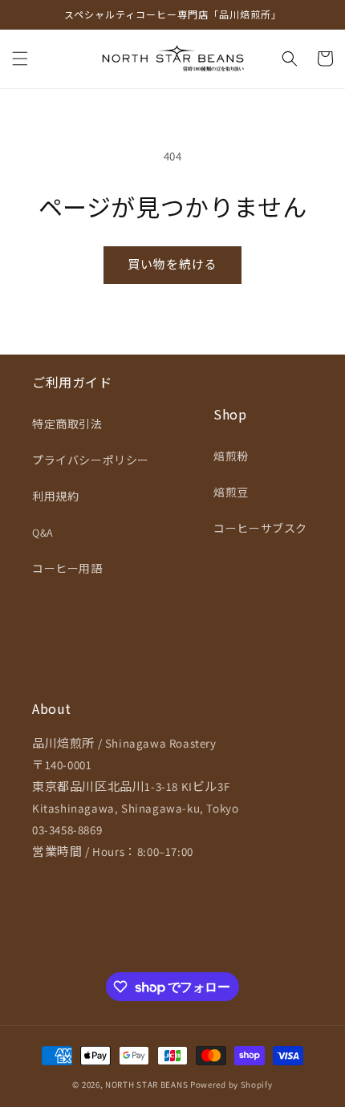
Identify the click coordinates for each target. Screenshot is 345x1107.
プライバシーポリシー (90, 460)
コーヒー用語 (67, 569)
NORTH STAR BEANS (146, 1084)
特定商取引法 (67, 424)
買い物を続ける (172, 264)
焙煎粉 (231, 456)
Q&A (43, 532)
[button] (20, 58)
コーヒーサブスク (260, 528)
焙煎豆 (231, 492)
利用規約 (55, 496)
